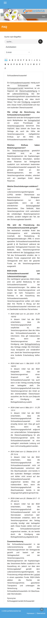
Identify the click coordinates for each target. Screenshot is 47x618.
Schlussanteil (23, 85)
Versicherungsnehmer (20, 150)
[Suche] (40, 41)
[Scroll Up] (42, 609)
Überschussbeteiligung (28, 91)
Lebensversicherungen (17, 276)
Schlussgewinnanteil (15, 88)
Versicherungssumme (15, 125)
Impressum (31, 613)
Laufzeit (37, 574)
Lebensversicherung (20, 93)
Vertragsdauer (29, 252)
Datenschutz (41, 613)
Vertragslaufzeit (34, 120)
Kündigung (26, 102)
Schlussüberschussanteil (17, 75)
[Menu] (5, 3)
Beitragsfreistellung (32, 344)
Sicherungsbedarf (33, 205)
